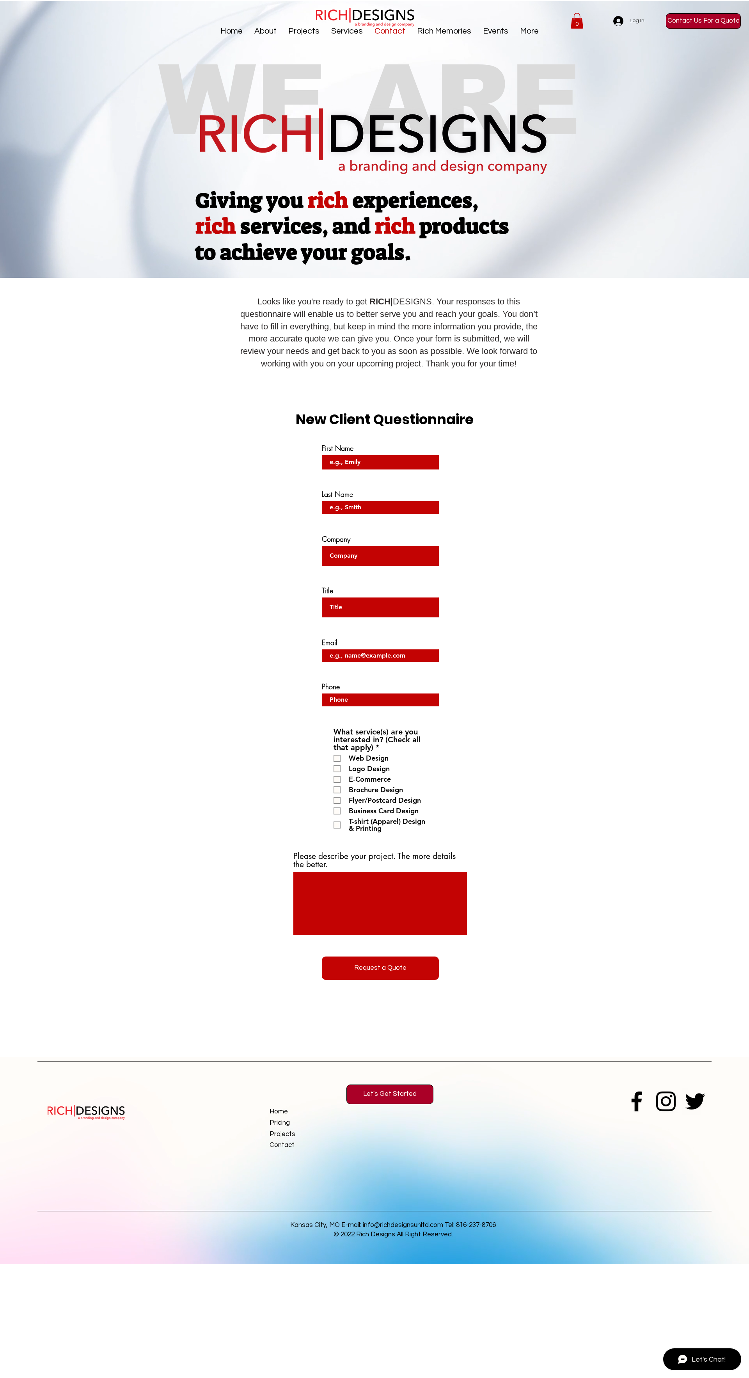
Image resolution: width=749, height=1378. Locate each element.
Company (336, 538)
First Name (337, 448)
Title (327, 590)
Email (329, 642)
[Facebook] (636, 1101)
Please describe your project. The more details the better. (374, 860)
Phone (331, 686)
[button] (303, 31)
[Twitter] (695, 1101)
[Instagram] (666, 1101)
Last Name (337, 494)
